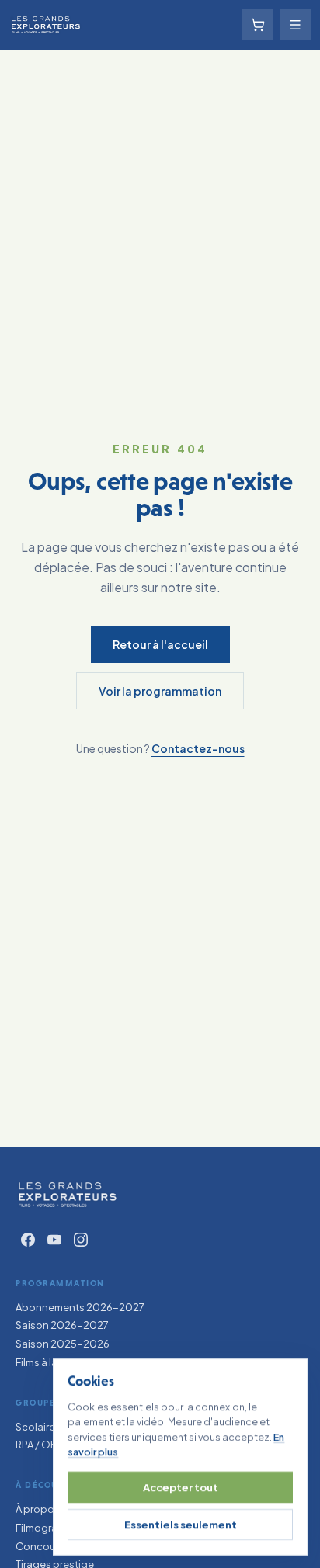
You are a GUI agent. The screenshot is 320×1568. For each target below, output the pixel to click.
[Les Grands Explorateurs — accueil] (68, 1194)
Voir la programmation (160, 691)
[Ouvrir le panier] (257, 24)
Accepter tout (180, 1487)
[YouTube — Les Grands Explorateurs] (54, 1239)
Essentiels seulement (180, 1524)
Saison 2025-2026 (63, 1343)
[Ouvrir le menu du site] (295, 24)
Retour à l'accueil (160, 644)
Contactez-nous (198, 748)
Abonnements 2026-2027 (80, 1307)
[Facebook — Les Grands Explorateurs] (28, 1239)
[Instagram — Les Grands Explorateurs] (80, 1239)
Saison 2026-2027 (62, 1325)
